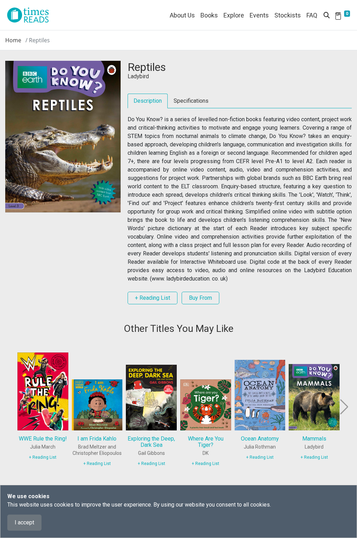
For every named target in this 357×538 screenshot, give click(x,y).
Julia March (42, 447)
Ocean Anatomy (260, 438)
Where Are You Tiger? (205, 441)
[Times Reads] (30, 15)
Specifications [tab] (191, 100)
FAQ (311, 15)
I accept (24, 522)
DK (205, 453)
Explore (233, 15)
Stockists (287, 15)
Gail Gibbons (151, 453)
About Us (182, 15)
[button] (343, 407)
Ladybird (138, 76)
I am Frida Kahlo (96, 438)
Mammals (314, 438)
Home (13, 40)
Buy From (200, 298)
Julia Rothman (260, 447)
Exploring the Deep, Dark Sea (151, 441)
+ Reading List (152, 298)
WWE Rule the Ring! (43, 438)
